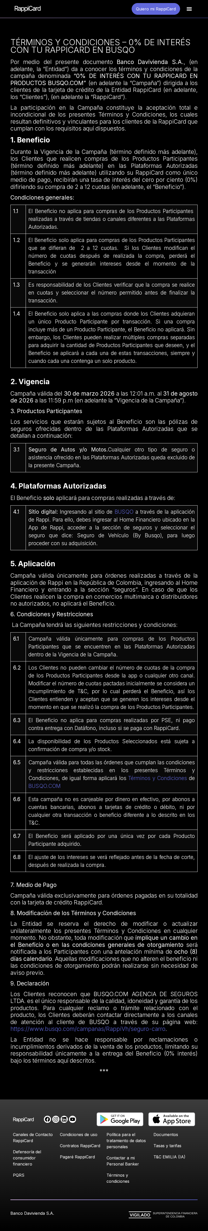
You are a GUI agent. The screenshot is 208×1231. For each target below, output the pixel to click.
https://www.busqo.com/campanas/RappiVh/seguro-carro (87, 1028)
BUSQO (124, 512)
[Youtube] (72, 1119)
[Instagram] (55, 1119)
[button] (189, 9)
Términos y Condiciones (157, 778)
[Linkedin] (64, 1119)
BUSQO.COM (44, 786)
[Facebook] (47, 1119)
